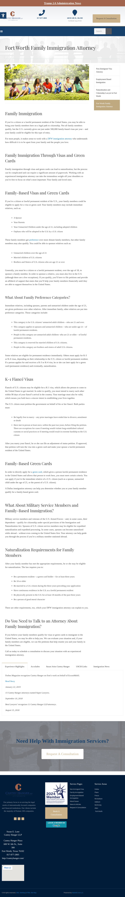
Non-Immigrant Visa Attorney (104, 70)
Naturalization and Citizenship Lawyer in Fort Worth (106, 93)
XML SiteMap (20, 893)
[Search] (109, 31)
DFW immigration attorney (60, 138)
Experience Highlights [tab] (14, 666)
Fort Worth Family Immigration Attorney (104, 105)
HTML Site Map (31, 893)
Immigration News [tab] (101, 666)
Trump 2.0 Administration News (62, 3)
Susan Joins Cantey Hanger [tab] (58, 666)
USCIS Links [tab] (81, 666)
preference (34, 240)
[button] (3, 15)
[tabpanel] (62, 693)
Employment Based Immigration (103, 81)
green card (37, 472)
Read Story (10, 681)
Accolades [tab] (35, 666)
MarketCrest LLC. (78, 893)
